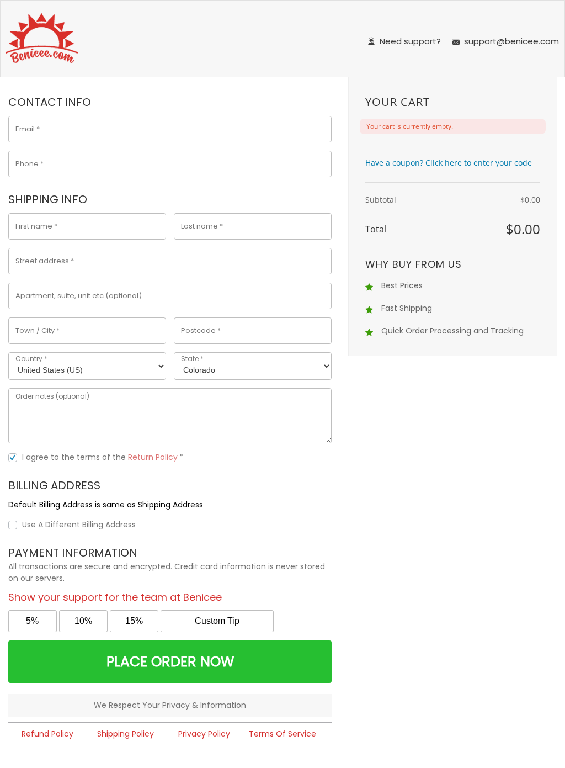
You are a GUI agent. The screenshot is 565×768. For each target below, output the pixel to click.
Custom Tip (217, 621)
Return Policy (153, 457)
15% (134, 621)
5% (32, 621)
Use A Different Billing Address (80, 524)
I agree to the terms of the (103, 457)
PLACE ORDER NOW (170, 661)
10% (83, 621)
